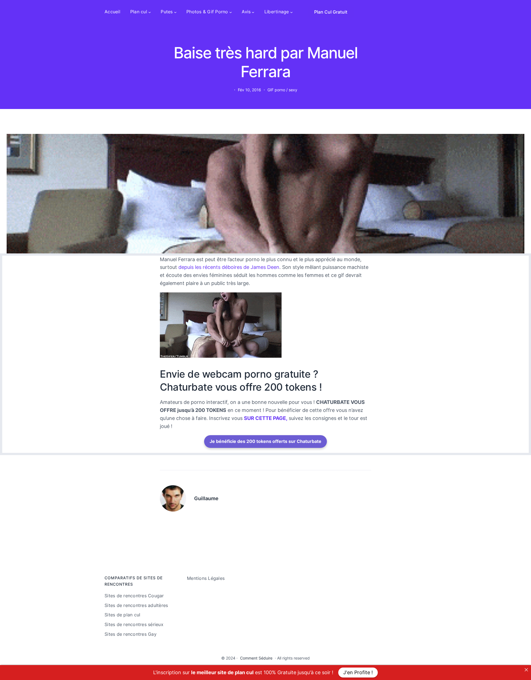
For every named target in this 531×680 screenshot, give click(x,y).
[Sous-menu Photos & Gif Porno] (230, 12)
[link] (526, 669)
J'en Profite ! (358, 672)
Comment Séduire (256, 658)
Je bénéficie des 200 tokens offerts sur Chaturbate (265, 441)
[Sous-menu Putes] (175, 12)
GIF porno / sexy (282, 89)
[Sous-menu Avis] (253, 12)
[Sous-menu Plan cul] (149, 12)
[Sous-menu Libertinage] (291, 12)
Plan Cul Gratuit (330, 12)
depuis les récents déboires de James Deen (228, 267)
